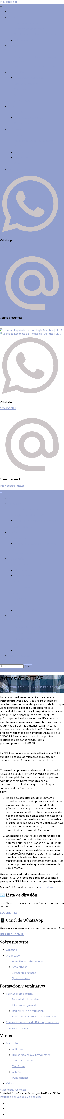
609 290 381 (8, 246)
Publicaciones (22, 152)
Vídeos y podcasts (19, 169)
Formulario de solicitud (26, 999)
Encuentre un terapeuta (29, 118)
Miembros (20, 112)
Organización (16, 72)
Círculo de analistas (26, 83)
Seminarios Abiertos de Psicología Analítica (32, 1022)
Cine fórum (21, 158)
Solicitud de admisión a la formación (36, 34)
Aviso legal (7, 1089)
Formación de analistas (20, 994)
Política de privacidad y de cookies (21, 1097)
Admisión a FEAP (24, 40)
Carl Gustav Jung (22, 1060)
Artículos (19, 135)
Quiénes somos (23, 89)
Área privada (22, 101)
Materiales (14, 129)
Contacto (19, 95)
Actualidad (21, 51)
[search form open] (1, 662)
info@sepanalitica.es (12, 324)
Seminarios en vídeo (26, 123)
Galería (18, 163)
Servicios (13, 106)
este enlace (46, 887)
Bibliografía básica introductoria (33, 141)
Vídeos (10, 1083)
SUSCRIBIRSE (8, 913)
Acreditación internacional (30, 78)
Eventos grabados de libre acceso (34, 66)
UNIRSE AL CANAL (12, 934)
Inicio (11, 11)
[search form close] (1, 670)
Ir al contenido (9, 2)
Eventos (13, 46)
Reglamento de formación (30, 28)
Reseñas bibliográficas (27, 146)
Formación (14, 17)
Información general (26, 23)
